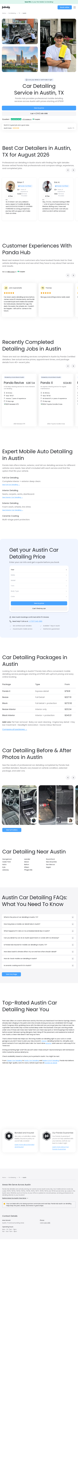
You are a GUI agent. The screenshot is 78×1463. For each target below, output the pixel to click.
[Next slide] (73, 170)
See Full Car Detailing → (11, 485)
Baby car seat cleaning (40, 722)
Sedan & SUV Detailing (51, 1060)
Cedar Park (6, 862)
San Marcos (50, 864)
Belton (26, 864)
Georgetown (7, 859)
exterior (48, 1043)
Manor (26, 862)
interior (44, 1041)
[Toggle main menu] (74, 7)
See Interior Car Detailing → (12, 497)
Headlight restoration (28, 725)
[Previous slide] (68, 170)
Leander (27, 859)
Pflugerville (28, 870)
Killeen (26, 867)
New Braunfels (51, 862)
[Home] (6, 7)
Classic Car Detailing (14, 1060)
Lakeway (5, 870)
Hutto (4, 864)
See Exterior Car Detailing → (12, 510)
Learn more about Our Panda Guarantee (60, 1148)
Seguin (48, 867)
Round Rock (50, 859)
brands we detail (51, 1063)
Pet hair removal (19, 722)
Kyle (3, 867)
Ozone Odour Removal (50, 725)
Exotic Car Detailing (31, 1060)
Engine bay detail (61, 722)
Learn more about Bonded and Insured (24, 1146)
